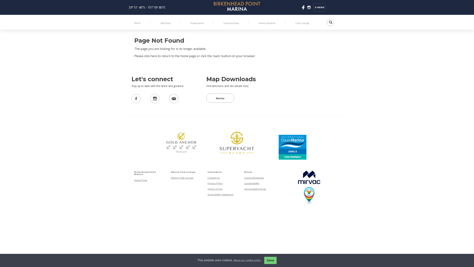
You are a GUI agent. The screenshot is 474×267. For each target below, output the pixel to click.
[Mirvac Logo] (308, 185)
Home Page (140, 180)
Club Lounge (302, 23)
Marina (220, 98)
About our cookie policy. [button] (247, 260)
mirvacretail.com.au (255, 189)
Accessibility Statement (220, 194)
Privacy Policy (215, 183)
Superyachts (197, 23)
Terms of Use (215, 189)
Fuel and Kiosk (231, 23)
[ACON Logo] (305, 203)
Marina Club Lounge (182, 177)
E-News (319, 7)
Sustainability (251, 183)
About (137, 23)
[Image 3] (237, 7)
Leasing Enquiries (254, 177)
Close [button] (270, 260)
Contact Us (214, 177)
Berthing (165, 23)
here (154, 56)
